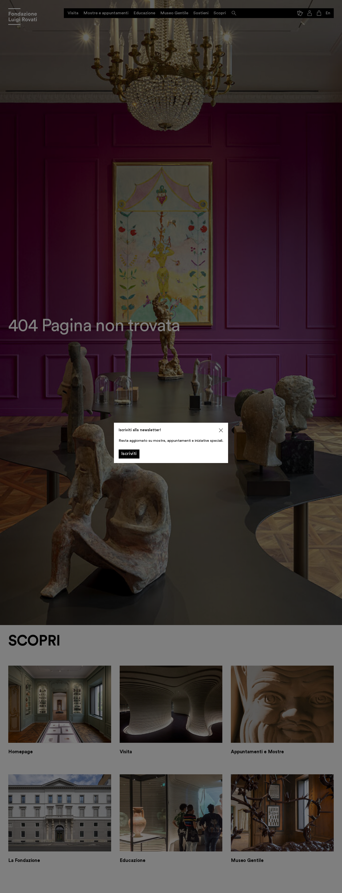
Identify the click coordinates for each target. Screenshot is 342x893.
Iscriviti (129, 453)
